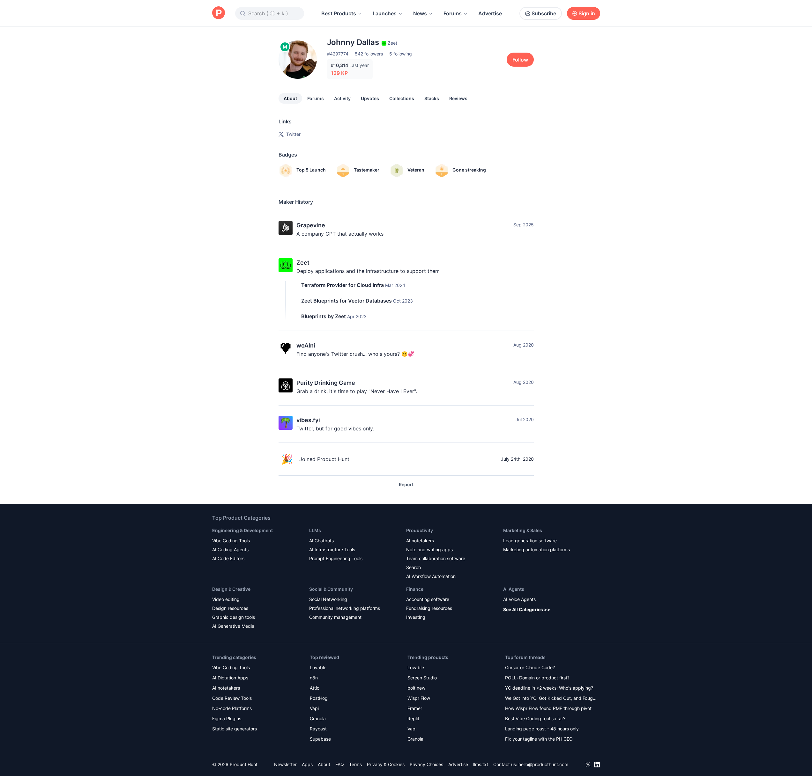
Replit (413, 718)
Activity (342, 98)
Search (413, 567)
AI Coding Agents (230, 549)
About (290, 98)
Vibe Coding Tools (231, 540)
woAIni (305, 345)
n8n (314, 677)
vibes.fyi (308, 420)
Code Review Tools (232, 698)
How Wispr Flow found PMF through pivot (548, 708)
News (420, 13)
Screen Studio (422, 677)
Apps (307, 764)
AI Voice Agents (519, 599)
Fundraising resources (429, 608)
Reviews (458, 98)
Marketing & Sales (522, 530)
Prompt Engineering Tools (335, 558)
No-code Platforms (232, 708)
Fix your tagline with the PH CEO (539, 739)
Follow (520, 59)
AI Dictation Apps (230, 677)
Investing (415, 617)
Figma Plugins (226, 718)
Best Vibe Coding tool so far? (535, 718)
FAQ (339, 764)
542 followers (369, 53)
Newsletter (285, 764)
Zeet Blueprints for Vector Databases (346, 300)
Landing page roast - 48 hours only (542, 728)
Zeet (302, 262)
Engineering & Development (242, 530)
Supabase (320, 739)
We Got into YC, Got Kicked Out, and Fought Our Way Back (551, 698)
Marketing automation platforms (536, 549)
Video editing (226, 599)
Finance (414, 589)
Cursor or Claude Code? (530, 667)
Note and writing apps (429, 549)
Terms (355, 764)
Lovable (318, 667)
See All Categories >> (526, 609)
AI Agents (513, 589)
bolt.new (416, 688)
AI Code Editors (228, 558)
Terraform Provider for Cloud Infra (342, 285)
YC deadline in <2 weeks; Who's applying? (549, 688)
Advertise (490, 13)
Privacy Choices (426, 764)
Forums (452, 13)
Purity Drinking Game (325, 382)
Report (406, 484)
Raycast (318, 728)
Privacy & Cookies (386, 764)
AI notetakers (420, 540)
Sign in (586, 13)
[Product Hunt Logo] (218, 13)
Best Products (338, 13)
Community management (335, 617)
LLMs (315, 530)
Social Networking (328, 599)
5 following (400, 53)
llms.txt (480, 764)
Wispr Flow (418, 698)
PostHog (319, 698)
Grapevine (310, 225)
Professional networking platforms (344, 608)
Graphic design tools (233, 617)
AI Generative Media (233, 626)
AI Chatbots (321, 540)
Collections (401, 98)
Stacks (431, 98)
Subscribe (544, 13)
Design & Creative (231, 589)
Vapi (314, 708)
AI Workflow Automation (431, 576)
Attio (314, 688)
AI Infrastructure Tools (332, 549)
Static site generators (234, 728)
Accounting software (427, 599)
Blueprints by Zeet (323, 316)
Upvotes (370, 98)
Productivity (419, 530)
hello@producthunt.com (543, 764)
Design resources (230, 608)
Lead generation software (530, 540)
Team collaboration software (435, 558)
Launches (385, 13)
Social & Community (331, 589)
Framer (414, 708)
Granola (318, 718)
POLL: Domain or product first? (537, 677)
